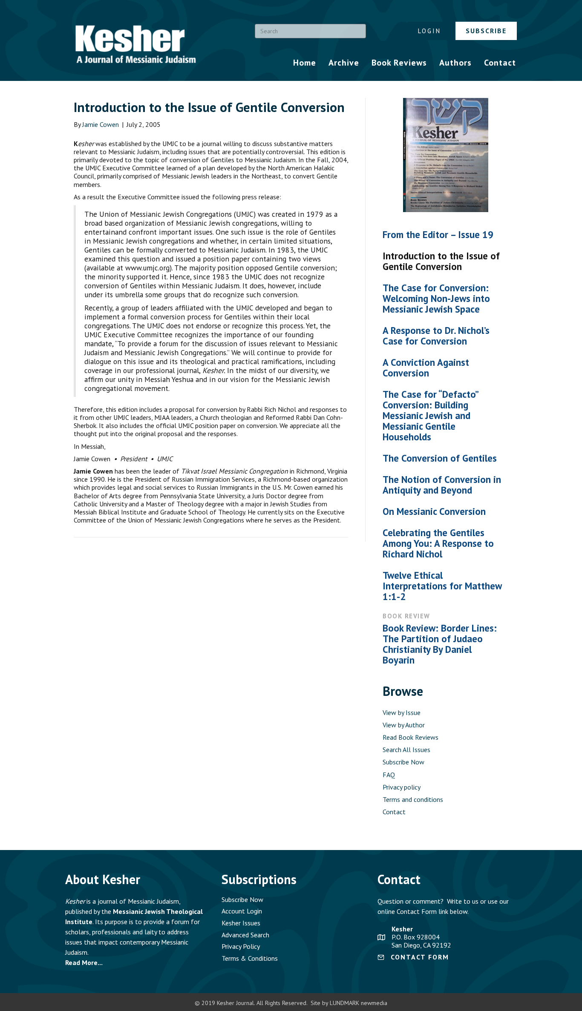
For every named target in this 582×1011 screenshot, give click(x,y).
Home (304, 62)
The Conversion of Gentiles (440, 458)
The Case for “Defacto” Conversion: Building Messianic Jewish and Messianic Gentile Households (430, 415)
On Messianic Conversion (434, 511)
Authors (455, 62)
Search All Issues (406, 749)
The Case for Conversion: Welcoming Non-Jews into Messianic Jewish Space (436, 298)
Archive (343, 62)
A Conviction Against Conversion (426, 367)
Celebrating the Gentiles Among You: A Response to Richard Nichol (438, 543)
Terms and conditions (413, 799)
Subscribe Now (403, 762)
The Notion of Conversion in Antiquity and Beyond (442, 484)
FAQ (389, 774)
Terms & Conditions (250, 958)
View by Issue (402, 712)
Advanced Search (245, 935)
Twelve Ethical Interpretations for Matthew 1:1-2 (442, 586)
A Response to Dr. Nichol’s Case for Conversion (436, 335)
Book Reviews (399, 62)
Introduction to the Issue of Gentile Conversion (441, 261)
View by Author (404, 725)
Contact (500, 62)
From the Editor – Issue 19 (438, 234)
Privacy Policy (241, 946)
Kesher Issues (241, 923)
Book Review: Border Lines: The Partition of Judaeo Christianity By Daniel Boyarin (440, 644)
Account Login (242, 911)
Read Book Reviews (410, 737)
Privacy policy (402, 787)
